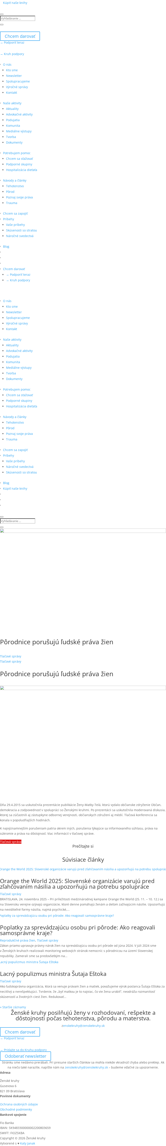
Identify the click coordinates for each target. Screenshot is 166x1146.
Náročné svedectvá (20, 236)
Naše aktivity (12, 103)
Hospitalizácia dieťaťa (21, 170)
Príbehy (8, 219)
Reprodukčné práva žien (17, 940)
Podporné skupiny (19, 164)
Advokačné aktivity (19, 114)
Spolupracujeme (18, 81)
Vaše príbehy (15, 225)
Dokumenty (14, 142)
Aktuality (12, 109)
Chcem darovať (20, 36)
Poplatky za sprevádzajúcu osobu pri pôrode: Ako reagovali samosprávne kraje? (77, 930)
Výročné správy (17, 87)
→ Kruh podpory (12, 54)
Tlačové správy (10, 656)
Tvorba (11, 137)
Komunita (13, 125)
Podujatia (13, 120)
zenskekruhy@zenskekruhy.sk (86, 1067)
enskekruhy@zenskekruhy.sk (84, 1026)
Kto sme (12, 70)
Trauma (11, 203)
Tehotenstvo (15, 186)
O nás (7, 64)
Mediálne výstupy (19, 131)
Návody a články (14, 180)
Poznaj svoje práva (19, 197)
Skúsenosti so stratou (21, 230)
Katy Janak (27, 1143)
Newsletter (14, 76)
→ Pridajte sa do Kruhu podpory (23, 1050)
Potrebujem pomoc (16, 153)
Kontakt (11, 92)
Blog (6, 246)
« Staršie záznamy (13, 1007)
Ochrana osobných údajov (19, 1104)
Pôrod (10, 192)
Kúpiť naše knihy (15, 3)
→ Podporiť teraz (12, 42)
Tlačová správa (10, 842)
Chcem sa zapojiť (15, 213)
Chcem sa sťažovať (19, 159)
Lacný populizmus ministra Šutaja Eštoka (53, 974)
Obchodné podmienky (16, 1109)
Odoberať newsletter (25, 1056)
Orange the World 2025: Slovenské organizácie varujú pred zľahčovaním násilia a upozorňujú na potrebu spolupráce (77, 883)
